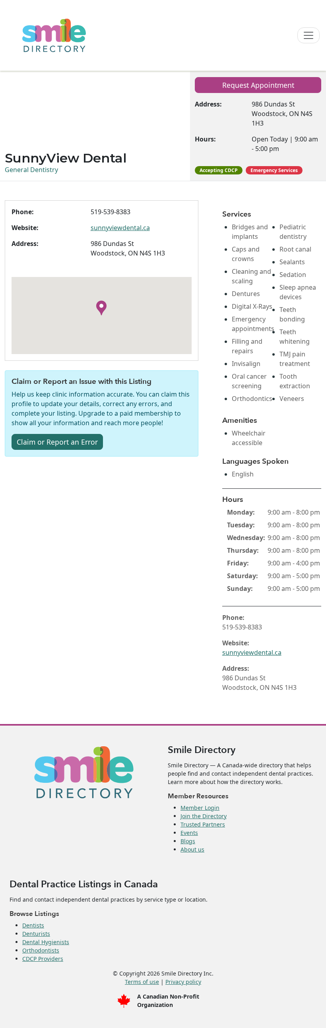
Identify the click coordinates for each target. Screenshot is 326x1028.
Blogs (187, 841)
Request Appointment (258, 85)
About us (192, 849)
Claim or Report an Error (57, 442)
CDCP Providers (42, 958)
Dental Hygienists (45, 942)
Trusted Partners (202, 824)
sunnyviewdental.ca (120, 227)
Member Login (199, 807)
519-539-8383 (110, 211)
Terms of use (142, 981)
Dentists (33, 925)
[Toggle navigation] (308, 35)
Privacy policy (183, 981)
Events (189, 832)
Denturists (36, 933)
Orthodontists (40, 950)
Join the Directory (203, 816)
